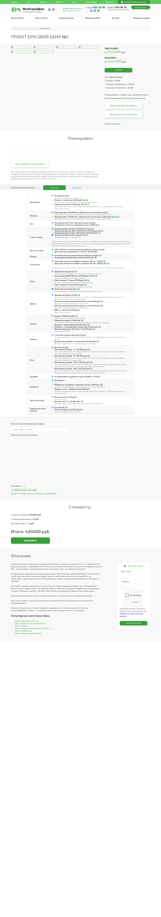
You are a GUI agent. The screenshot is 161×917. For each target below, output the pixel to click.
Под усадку (77, 188)
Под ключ (54, 188)
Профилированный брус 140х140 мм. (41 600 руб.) (76, 231)
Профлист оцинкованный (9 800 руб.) (70, 325)
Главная (14, 2)
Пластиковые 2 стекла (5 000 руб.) (69, 280)
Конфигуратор (112, 123)
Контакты (110, 2)
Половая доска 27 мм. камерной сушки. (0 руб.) (75, 223)
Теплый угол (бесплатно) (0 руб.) (68, 235)
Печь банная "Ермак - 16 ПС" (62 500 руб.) (72, 368)
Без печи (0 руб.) (61, 347)
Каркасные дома (66, 18)
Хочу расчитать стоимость (123, 114)
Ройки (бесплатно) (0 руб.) (65, 289)
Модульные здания (141, 18)
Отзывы (43, 2)
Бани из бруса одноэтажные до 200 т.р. (33, 628)
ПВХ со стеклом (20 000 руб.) (67, 310)
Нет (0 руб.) (59, 380)
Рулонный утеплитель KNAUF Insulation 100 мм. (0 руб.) (78, 261)
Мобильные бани (92, 18)
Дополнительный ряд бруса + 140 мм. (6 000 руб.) (76, 252)
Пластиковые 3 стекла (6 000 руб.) (69, 285)
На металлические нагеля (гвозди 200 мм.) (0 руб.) (76, 255)
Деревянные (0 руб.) (63, 271)
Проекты (59, 2)
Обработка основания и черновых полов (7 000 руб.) (77, 385)
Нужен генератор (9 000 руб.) (67, 409)
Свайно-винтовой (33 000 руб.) (67, 204)
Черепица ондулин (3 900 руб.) (67, 320)
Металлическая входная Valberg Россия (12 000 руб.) (77, 301)
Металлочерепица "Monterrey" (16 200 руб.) (73, 329)
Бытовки (115, 18)
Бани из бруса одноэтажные (28, 633)
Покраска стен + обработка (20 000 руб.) (72, 389)
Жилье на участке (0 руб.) (65, 397)
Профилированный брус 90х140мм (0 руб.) (73, 229)
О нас (29, 2)
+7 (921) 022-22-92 (23, 490)
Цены (74, 2)
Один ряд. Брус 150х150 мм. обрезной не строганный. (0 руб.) (81, 212)
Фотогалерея (91, 2)
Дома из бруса (17, 18)
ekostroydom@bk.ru (72, 11)
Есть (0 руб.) (59, 407)
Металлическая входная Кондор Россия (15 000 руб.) (77, 306)
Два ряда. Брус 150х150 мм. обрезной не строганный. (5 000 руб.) (82, 217)
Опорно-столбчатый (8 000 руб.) (68, 200)
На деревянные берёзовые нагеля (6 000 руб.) (74, 257)
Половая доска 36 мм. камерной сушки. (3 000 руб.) (77, 225)
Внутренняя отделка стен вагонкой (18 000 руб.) (75, 341)
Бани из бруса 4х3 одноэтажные (30, 623)
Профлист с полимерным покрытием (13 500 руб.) (76, 327)
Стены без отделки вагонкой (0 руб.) (70, 335)
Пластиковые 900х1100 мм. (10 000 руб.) (72, 276)
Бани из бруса (41, 18)
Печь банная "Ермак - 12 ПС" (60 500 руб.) (72, 362)
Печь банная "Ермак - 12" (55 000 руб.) (70, 349)
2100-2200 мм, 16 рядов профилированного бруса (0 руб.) (79, 249)
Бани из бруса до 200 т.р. (26, 621)
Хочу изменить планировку (29, 164)
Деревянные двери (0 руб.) (66, 295)
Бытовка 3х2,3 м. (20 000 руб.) (67, 401)
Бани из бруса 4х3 (23, 631)
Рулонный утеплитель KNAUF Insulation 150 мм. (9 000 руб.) (80, 263)
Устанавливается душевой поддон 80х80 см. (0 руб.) (77, 376)
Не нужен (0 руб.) (61, 196)
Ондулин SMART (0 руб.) (64, 316)
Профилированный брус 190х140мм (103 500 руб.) (76, 233)
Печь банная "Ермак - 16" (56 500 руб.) (70, 356)
